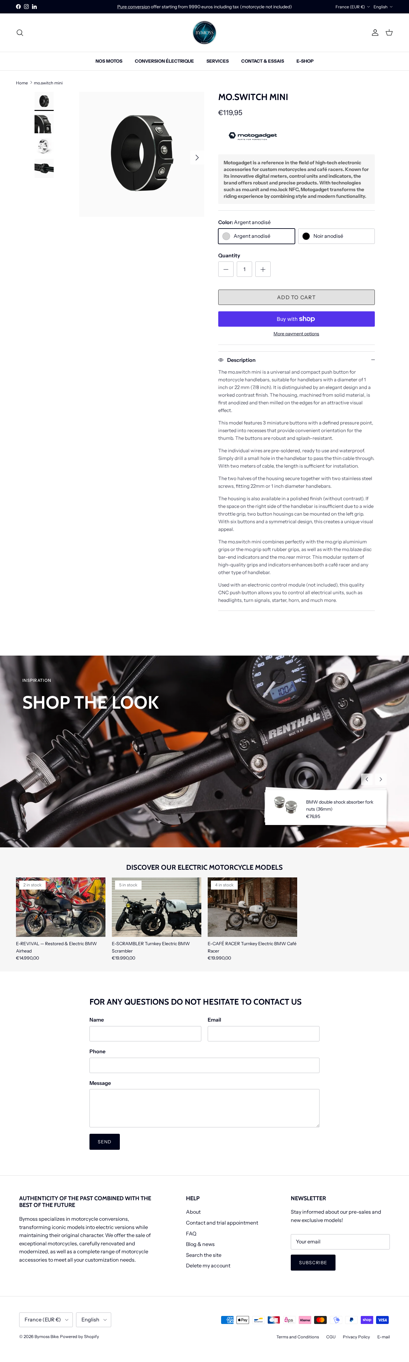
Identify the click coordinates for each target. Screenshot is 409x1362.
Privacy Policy (356, 1336)
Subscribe (313, 1262)
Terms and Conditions (297, 1336)
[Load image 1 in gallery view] (141, 154)
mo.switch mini (48, 82)
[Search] (20, 32)
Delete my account (208, 1265)
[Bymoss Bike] (204, 32)
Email (214, 1019)
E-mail (383, 1336)
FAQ (191, 1233)
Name (96, 1019)
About (193, 1212)
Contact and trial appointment (222, 1222)
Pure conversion (133, 7)
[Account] (374, 32)
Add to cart (296, 297)
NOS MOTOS (109, 61)
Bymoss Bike (46, 1336)
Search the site (203, 1255)
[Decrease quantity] (226, 269)
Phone (97, 1051)
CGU (331, 1336)
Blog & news (200, 1244)
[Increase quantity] (263, 269)
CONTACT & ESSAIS (262, 61)
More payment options (296, 334)
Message (100, 1083)
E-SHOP (305, 61)
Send (105, 1142)
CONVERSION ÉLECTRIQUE (164, 61)
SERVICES (217, 61)
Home (22, 82)
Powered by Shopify (79, 1336)
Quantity (229, 255)
